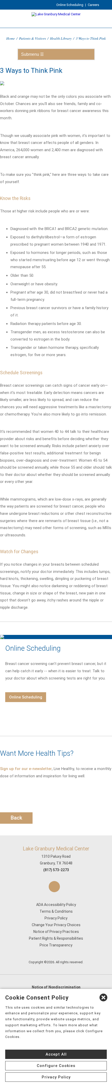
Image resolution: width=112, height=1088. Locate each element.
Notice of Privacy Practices (56, 932)
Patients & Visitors (32, 38)
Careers (93, 5)
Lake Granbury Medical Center (56, 849)
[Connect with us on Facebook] (54, 886)
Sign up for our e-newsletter (26, 768)
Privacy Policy (56, 918)
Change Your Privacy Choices (56, 925)
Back (16, 818)
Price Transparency (56, 945)
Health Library (61, 38)
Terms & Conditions (56, 911)
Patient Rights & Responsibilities (56, 938)
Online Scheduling (69, 5)
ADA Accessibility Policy (56, 905)
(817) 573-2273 (56, 870)
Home (10, 38)
